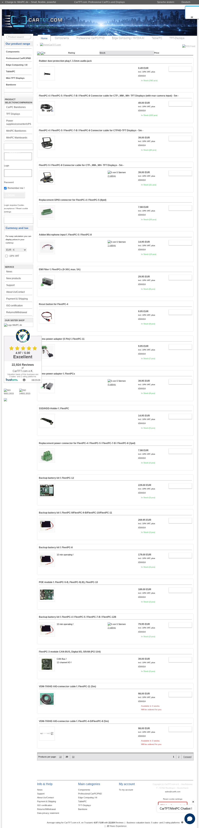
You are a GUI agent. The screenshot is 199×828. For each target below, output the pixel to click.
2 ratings (112, 176)
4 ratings (112, 384)
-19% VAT (14, 256)
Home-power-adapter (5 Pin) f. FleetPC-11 (62, 339)
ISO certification (14, 305)
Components (62, 38)
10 (60, 757)
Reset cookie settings (172, 799)
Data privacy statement (48, 813)
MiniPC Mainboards (16, 137)
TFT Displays (13, 114)
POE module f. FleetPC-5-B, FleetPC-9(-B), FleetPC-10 (68, 582)
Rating (71, 53)
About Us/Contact (15, 292)
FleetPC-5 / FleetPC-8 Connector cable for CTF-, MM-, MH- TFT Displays (81, 165)
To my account (126, 790)
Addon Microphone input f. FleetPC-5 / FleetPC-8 (65, 234)
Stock (102, 53)
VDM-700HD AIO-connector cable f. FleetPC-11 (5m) (67, 686)
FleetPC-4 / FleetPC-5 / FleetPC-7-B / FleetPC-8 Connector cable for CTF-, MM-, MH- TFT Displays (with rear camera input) (109, 95)
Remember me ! (16, 188)
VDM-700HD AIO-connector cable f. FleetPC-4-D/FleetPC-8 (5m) (74, 721)
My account (14, 147)
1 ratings (112, 245)
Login (6, 165)
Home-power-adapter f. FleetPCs (57, 373)
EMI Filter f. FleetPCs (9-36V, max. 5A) (59, 269)
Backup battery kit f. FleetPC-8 (56, 547)
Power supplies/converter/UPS (18, 122)
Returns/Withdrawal (16, 312)
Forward (187, 757)
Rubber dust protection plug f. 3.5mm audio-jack (65, 61)
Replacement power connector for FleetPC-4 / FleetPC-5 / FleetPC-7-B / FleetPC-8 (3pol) (87, 443)
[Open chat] (189, 818)
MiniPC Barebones (16, 130)
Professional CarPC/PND (90, 38)
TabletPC (157, 38)
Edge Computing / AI (87, 797)
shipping (142, 75)
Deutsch (186, 2)
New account (14, 221)
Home (44, 38)
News (9, 271)
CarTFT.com (55, 44)
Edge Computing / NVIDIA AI (128, 38)
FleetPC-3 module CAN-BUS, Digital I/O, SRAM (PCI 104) (70, 651)
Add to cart (178, 69)
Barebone (82, 809)
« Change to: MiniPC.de (29, 2)
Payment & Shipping (17, 298)
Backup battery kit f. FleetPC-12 (56, 478)
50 (73, 757)
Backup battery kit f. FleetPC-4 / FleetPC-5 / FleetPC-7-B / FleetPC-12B (77, 617)
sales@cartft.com (172, 792)
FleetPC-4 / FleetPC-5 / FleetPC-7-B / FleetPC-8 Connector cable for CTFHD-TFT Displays (91, 130)
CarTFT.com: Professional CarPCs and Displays (99, 2)
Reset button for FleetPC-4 (53, 304)
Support (10, 285)
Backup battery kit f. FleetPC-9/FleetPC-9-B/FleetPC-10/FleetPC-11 (75, 512)
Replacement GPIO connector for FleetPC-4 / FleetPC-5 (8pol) (72, 200)
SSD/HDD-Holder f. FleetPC (54, 408)
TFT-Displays (176, 38)
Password (9, 182)
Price (156, 53)
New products (13, 278)
